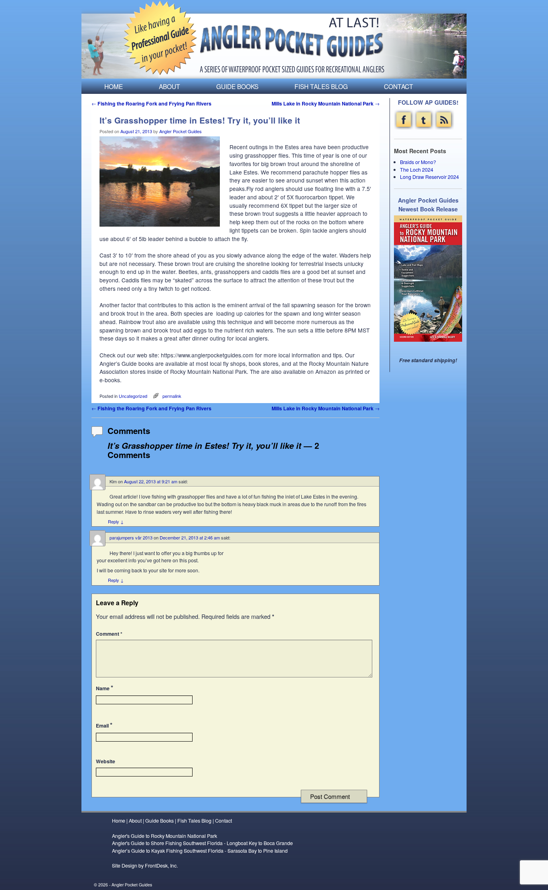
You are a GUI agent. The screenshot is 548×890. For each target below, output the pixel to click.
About (169, 86)
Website (105, 761)
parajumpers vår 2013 (131, 537)
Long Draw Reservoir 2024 (429, 176)
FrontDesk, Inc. (161, 865)
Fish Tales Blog (321, 86)
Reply (116, 521)
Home (113, 86)
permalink (171, 396)
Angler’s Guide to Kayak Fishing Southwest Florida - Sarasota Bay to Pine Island (200, 850)
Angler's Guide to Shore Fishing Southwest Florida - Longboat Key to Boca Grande (202, 843)
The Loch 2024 (416, 169)
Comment (109, 633)
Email (104, 725)
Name (104, 687)
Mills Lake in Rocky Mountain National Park (326, 103)
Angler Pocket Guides (180, 131)
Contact (398, 86)
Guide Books (237, 86)
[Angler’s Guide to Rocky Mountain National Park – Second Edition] (428, 278)
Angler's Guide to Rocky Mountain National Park (164, 835)
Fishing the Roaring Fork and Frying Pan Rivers (151, 103)
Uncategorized (133, 396)
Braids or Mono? (418, 162)
